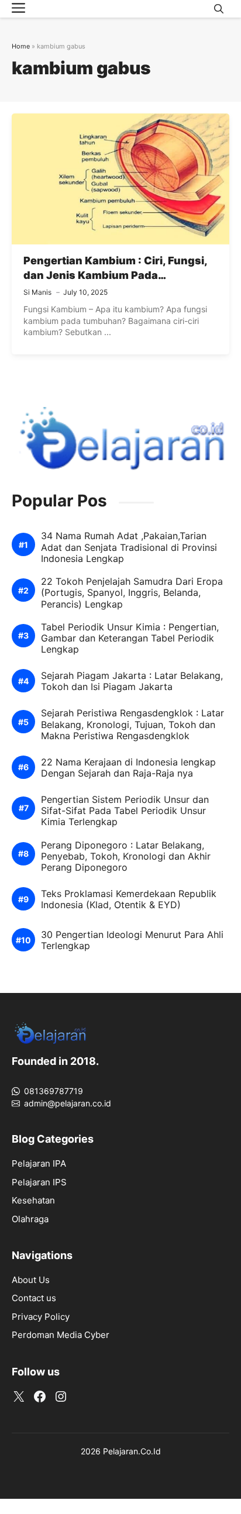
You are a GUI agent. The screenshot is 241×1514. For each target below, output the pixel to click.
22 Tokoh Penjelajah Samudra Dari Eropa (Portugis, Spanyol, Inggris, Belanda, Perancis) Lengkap (132, 592)
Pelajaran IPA (39, 1163)
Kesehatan (33, 1200)
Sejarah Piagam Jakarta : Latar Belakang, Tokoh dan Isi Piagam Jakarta (132, 681)
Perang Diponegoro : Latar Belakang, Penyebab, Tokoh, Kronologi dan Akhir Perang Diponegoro (126, 856)
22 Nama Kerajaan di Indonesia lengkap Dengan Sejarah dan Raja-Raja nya (128, 768)
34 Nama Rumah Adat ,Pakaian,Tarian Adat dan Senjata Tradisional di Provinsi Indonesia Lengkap (129, 547)
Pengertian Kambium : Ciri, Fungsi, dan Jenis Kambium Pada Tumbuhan (115, 274)
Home (21, 46)
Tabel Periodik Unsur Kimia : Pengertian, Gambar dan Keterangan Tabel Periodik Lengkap (130, 638)
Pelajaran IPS (39, 1182)
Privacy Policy (41, 1316)
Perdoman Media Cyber (60, 1334)
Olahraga (30, 1219)
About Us (31, 1279)
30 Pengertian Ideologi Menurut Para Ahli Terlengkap (132, 940)
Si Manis (37, 292)
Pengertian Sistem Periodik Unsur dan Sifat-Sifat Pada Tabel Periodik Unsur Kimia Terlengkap (125, 810)
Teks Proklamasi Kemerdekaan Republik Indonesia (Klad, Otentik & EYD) (128, 899)
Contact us (34, 1297)
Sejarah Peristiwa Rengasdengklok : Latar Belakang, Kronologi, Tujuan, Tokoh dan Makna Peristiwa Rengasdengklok (132, 724)
